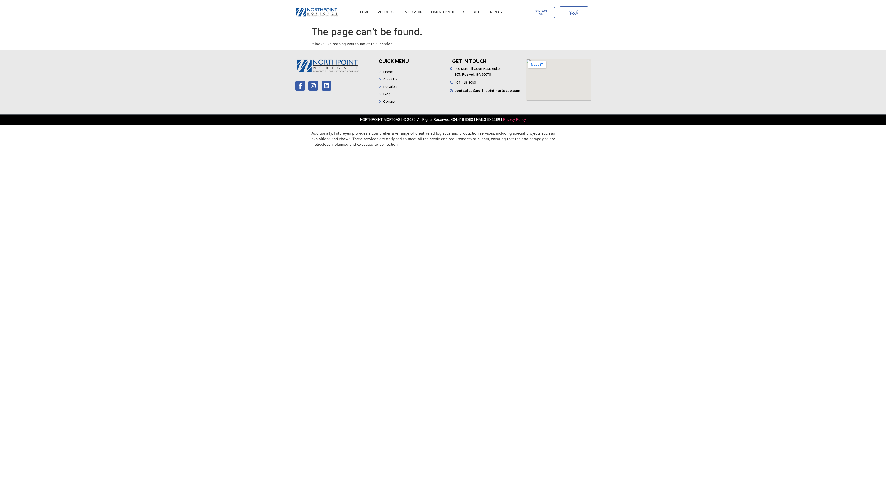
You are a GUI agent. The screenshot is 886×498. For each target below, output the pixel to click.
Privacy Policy (514, 119)
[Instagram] (313, 86)
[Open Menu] (501, 12)
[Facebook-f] (300, 86)
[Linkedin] (326, 86)
